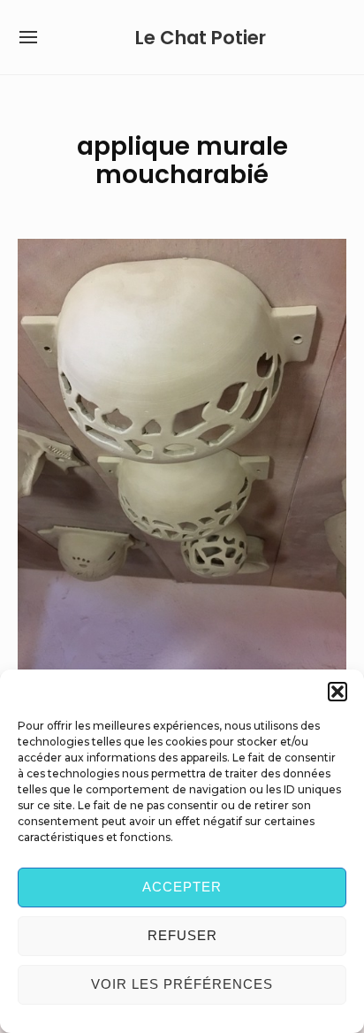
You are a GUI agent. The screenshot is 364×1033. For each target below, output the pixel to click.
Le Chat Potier (200, 37)
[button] (337, 691)
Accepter (182, 886)
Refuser (182, 935)
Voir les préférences (182, 983)
